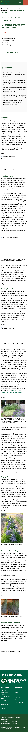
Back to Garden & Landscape (12, 17)
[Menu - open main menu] (25, 2)
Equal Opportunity (6, 719)
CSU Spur (3, 700)
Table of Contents (10, 52)
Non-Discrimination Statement (9, 721)
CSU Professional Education (5, 697)
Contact (17, 695)
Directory (17, 697)
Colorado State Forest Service (5, 703)
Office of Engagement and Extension (5, 692)
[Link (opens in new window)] (14, 681)
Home (2, 9)
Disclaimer (3, 717)
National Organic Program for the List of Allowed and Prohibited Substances (11, 392)
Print (5, 33)
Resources (10, 9)
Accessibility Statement (14, 717)
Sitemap (15, 723)
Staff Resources (19, 702)
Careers (17, 700)
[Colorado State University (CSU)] (7, 2)
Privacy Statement (6, 723)
